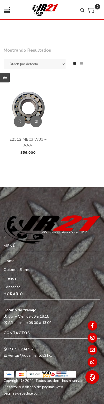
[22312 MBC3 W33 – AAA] (27, 107)
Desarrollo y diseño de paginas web (33, 387)
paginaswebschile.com (22, 393)
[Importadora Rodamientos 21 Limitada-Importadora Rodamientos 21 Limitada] (45, 9)
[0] (92, 11)
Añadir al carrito (36, 121)
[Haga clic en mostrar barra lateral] (5, 77)
